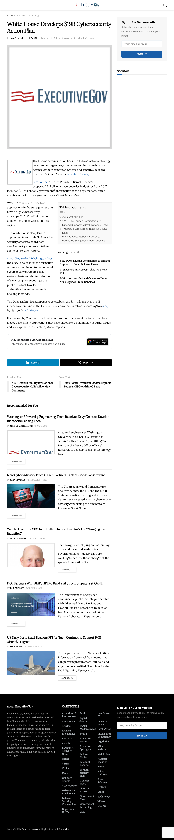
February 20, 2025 (38, 480)
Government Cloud (87, 798)
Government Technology (27, 15)
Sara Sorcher (41, 182)
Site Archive (64, 829)
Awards (66, 743)
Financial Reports (85, 763)
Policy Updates (102, 773)
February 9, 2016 (49, 38)
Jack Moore (30, 310)
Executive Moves (85, 740)
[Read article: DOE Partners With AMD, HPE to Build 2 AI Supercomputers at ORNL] (31, 604)
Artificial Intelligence (68, 732)
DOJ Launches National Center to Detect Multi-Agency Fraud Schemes (83, 238)
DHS (82, 713)
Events (83, 733)
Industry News (102, 723)
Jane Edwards (17, 588)
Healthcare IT (104, 715)
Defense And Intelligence (69, 792)
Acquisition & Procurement (69, 715)
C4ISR (65, 758)
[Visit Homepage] (87, 5)
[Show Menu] (8, 5)
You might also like (72, 216)
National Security (102, 760)
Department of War (68, 811)
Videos (101, 801)
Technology (104, 796)
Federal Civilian (84, 756)
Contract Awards (67, 779)
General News (84, 782)
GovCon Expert (84, 790)
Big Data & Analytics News (68, 751)
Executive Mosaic (30, 829)
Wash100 (102, 806)
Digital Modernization (88, 727)
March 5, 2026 (35, 588)
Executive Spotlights (85, 748)
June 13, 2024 (38, 538)
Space (101, 791)
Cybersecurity (69, 785)
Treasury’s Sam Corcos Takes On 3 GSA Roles (84, 230)
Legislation (104, 741)
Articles (66, 725)
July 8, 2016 (41, 426)
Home (10, 15)
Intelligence (104, 728)
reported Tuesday (78, 174)
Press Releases (102, 781)
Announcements (71, 721)
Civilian (66, 768)
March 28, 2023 (34, 646)
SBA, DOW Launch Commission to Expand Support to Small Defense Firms (85, 222)
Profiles (102, 787)
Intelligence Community (104, 735)
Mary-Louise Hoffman (23, 38)
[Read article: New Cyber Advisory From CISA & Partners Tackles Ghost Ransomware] (31, 496)
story (105, 306)
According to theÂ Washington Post (29, 258)
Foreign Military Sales (84, 772)
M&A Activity (102, 748)
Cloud (65, 773)
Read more (17, 461)
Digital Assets (83, 720)
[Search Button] (165, 5)
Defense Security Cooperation (69, 801)
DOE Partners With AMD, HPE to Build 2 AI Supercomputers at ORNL (54, 583)
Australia (67, 738)
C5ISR (65, 763)
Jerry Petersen (17, 480)
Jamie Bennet (16, 646)
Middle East (104, 754)
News (91, 38)
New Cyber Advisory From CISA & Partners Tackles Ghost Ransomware (56, 475)
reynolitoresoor (19, 538)
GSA (82, 811)
